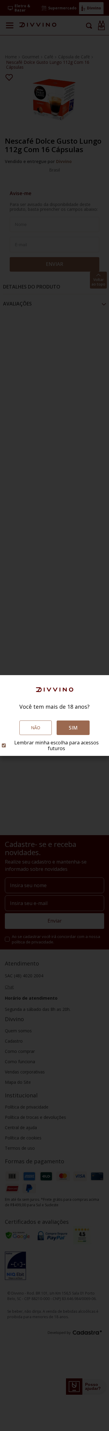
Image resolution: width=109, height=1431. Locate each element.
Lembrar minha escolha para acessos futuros (56, 745)
